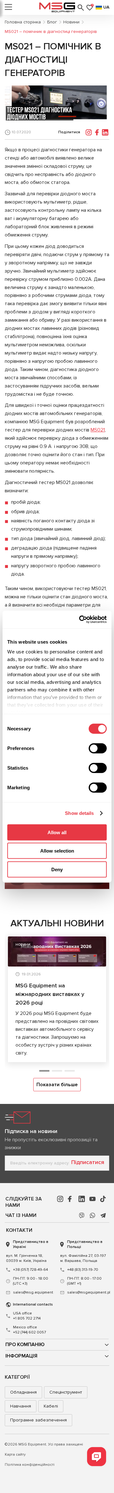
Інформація (21, 1356)
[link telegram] (103, 1215)
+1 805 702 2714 (27, 1316)
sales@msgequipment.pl (87, 1292)
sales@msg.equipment (33, 1292)
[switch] (98, 748)
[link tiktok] (103, 1199)
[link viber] (82, 1215)
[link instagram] (60, 1199)
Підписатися (87, 1162)
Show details (79, 813)
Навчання (20, 1406)
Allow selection (57, 851)
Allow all (57, 832)
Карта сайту (15, 1454)
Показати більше (57, 1084)
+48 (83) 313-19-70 (82, 1269)
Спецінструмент (65, 1392)
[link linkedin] (82, 1199)
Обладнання (23, 1392)
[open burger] (8, 7)
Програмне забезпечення (38, 1420)
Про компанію (25, 1344)
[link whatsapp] (92, 1215)
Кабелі (51, 1406)
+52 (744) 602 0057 (29, 1330)
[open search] (81, 7)
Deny (57, 869)
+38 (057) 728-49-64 (30, 1269)
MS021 (98, 430)
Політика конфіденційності (29, 1464)
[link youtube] (92, 1199)
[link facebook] (71, 1199)
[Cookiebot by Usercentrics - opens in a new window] (80, 619)
